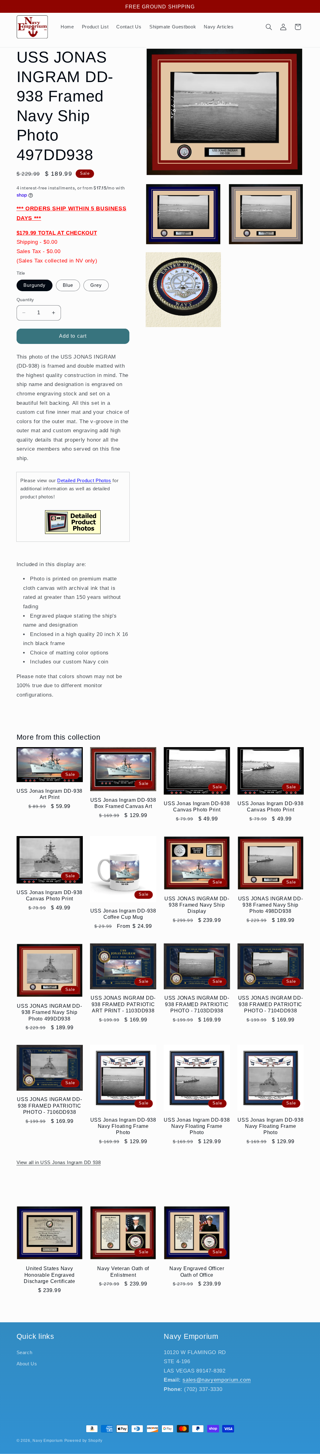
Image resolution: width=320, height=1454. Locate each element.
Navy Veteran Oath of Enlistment (123, 1271)
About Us (27, 1363)
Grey (96, 285)
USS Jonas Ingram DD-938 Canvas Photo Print (197, 806)
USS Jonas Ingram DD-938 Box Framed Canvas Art (123, 803)
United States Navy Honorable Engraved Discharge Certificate (49, 1275)
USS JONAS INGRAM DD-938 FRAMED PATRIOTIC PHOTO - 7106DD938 (49, 1105)
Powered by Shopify (83, 1440)
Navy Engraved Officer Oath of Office (196, 1271)
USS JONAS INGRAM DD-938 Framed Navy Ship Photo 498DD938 (270, 905)
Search (24, 1352)
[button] (269, 27)
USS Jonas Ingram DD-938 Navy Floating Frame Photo (123, 1126)
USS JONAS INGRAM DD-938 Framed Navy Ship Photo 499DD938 (49, 1012)
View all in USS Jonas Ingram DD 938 (59, 1162)
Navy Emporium (47, 1440)
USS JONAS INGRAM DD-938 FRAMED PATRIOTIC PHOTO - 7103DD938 (196, 1004)
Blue (68, 285)
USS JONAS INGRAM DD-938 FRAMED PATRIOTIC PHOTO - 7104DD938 (270, 1004)
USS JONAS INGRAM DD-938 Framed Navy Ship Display (196, 905)
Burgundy (34, 285)
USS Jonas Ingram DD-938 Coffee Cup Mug (123, 914)
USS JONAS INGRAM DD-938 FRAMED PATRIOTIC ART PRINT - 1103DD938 (123, 1004)
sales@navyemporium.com (216, 1380)
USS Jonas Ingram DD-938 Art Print (49, 794)
